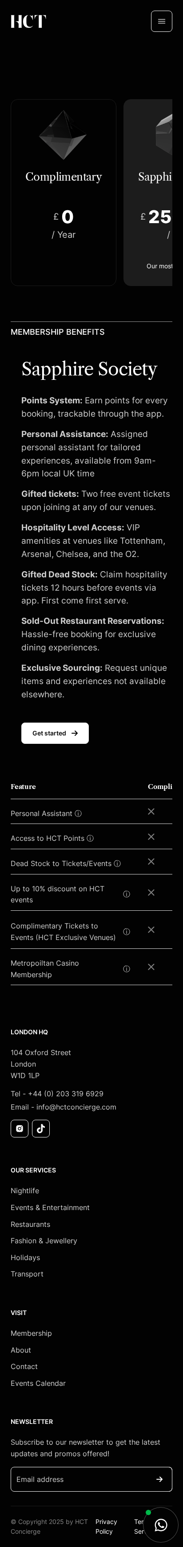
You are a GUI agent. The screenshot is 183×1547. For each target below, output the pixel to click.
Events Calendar (38, 1383)
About (21, 1350)
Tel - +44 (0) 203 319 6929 (57, 1093)
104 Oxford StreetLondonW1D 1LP (41, 1063)
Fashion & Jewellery (44, 1240)
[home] (28, 21)
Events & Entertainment (50, 1207)
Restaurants (30, 1224)
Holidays (25, 1257)
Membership (31, 1333)
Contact (24, 1366)
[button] (161, 21)
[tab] (63, 192)
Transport (27, 1273)
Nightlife (25, 1190)
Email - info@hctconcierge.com (63, 1106)
